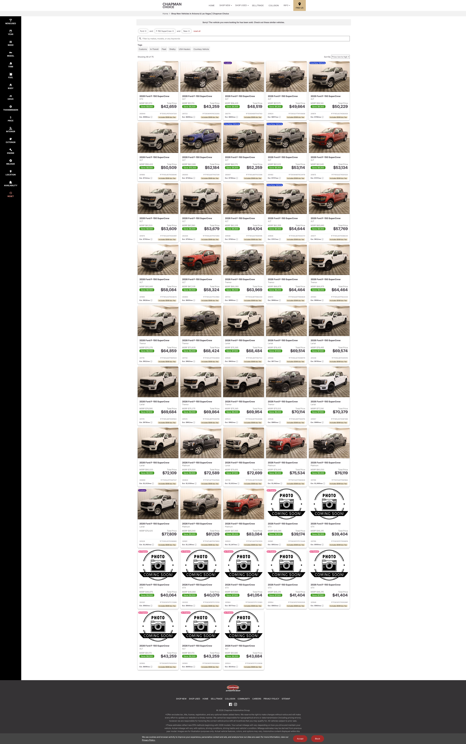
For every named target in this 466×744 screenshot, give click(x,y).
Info (286, 5)
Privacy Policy (271, 699)
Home (212, 5)
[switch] (143, 49)
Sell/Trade (258, 5)
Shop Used (241, 5)
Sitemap (286, 699)
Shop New (224, 5)
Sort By (327, 57)
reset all (196, 31)
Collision (274, 5)
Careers (256, 699)
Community (244, 699)
